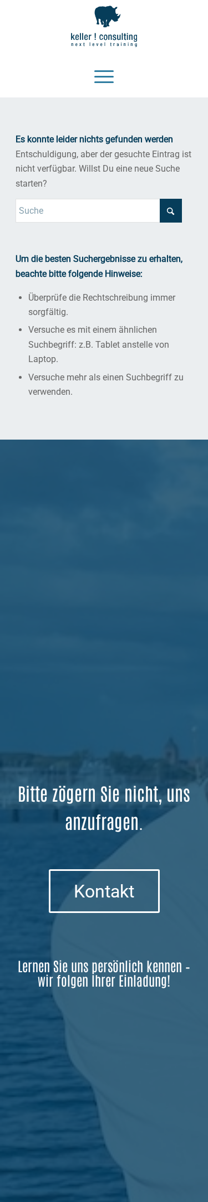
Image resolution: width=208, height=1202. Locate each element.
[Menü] (104, 75)
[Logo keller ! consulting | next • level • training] (104, 26)
